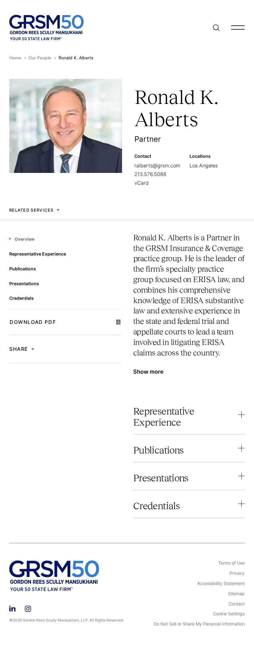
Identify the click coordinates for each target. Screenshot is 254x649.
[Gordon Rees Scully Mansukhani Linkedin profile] (12, 607)
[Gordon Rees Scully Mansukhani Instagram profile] (28, 607)
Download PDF (33, 322)
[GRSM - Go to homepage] (46, 27)
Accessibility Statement (221, 583)
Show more (148, 371)
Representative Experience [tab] (37, 253)
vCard (141, 183)
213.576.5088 (150, 174)
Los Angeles (204, 165)
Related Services (31, 210)
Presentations (160, 478)
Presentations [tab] (24, 283)
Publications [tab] (22, 268)
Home (15, 57)
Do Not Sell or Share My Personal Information (199, 623)
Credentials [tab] (21, 298)
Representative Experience (163, 417)
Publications (158, 450)
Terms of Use (231, 563)
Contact (237, 603)
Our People (39, 57)
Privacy (237, 573)
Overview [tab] (25, 239)
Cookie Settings (229, 613)
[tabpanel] (189, 308)
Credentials (156, 505)
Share (18, 348)
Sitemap (236, 593)
